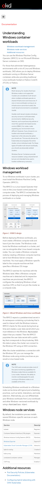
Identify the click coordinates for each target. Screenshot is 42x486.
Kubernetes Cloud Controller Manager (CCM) (18, 445)
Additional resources (15, 52)
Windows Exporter (9, 441)
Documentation (9, 24)
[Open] (3, 16)
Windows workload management (21, 46)
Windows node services (17, 49)
